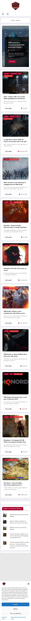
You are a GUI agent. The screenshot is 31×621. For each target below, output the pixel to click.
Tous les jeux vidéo (20, 40)
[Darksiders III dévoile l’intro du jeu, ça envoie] (15, 254)
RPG (20, 73)
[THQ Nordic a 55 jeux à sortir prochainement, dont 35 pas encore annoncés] (15, 297)
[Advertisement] (15, 568)
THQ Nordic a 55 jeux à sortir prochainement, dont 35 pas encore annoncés (14, 312)
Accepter (15, 604)
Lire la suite (12, 61)
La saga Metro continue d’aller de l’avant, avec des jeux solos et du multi (15, 140)
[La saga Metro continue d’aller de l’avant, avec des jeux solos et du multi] (15, 125)
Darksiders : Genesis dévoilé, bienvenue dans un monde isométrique (15, 226)
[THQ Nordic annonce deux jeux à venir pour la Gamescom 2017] (15, 383)
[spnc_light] (7, 14)
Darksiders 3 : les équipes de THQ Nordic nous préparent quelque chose (15, 441)
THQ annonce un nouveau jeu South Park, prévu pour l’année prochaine (16, 45)
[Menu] (3, 14)
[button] (28, 584)
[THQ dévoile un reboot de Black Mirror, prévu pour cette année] (15, 340)
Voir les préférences (15, 613)
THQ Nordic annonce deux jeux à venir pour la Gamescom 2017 (15, 398)
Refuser (15, 609)
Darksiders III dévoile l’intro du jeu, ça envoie (15, 269)
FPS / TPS (6, 73)
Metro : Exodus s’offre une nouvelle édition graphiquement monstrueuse (14, 98)
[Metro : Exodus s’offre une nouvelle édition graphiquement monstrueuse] (15, 82)
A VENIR (9, 40)
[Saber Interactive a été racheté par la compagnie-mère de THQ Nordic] (15, 168)
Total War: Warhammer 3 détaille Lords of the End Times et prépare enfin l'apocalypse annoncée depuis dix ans (19, 535)
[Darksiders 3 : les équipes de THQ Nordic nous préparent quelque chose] (15, 426)
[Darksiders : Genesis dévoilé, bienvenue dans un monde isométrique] (15, 211)
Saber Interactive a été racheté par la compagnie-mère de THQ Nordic (15, 183)
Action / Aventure (14, 40)
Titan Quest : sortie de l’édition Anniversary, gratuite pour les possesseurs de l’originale (13, 484)
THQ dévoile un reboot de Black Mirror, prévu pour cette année (15, 355)
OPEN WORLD (13, 73)
